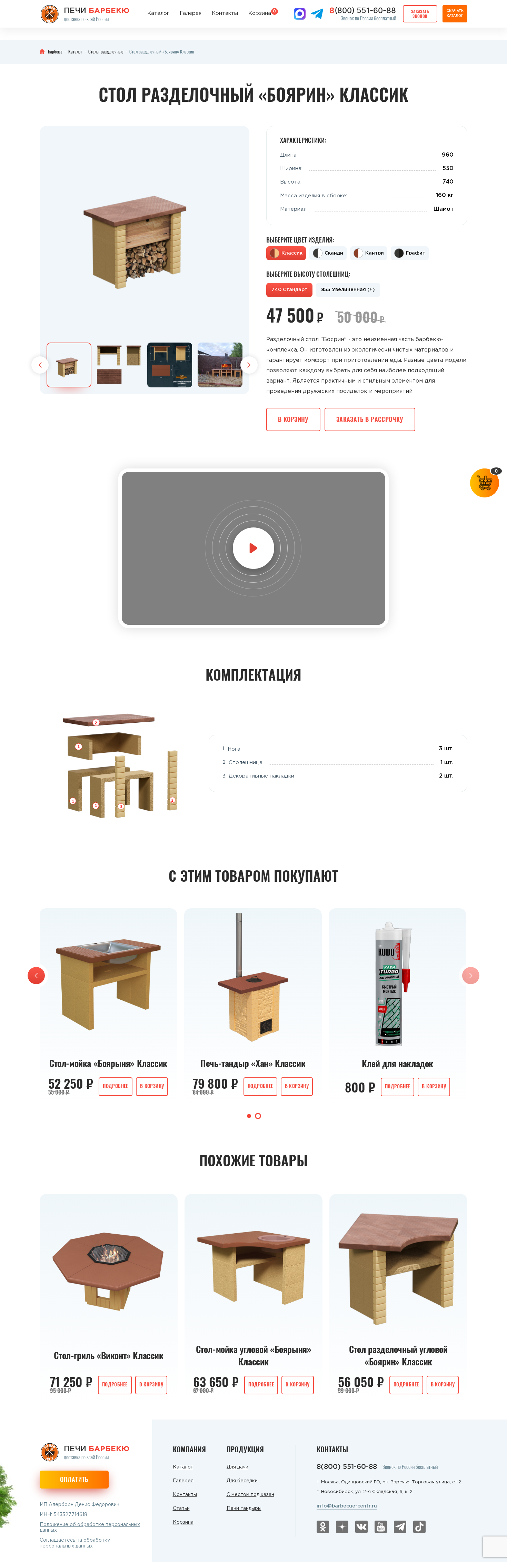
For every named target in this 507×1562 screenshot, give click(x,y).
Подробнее (115, 1085)
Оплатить (74, 1479)
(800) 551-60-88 (362, 10)
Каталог (158, 13)
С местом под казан (250, 1495)
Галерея (190, 13)
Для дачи (237, 1467)
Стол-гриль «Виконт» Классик (108, 1355)
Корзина (259, 13)
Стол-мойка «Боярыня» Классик (108, 1063)
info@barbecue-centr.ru (347, 1506)
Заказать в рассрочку (370, 419)
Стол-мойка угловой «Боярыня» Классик (253, 1355)
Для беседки (242, 1481)
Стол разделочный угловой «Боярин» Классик (398, 1355)
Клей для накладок (397, 1063)
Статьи (181, 1508)
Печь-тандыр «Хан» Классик (252, 1063)
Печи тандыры (244, 1508)
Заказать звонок (420, 13)
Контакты (225, 13)
